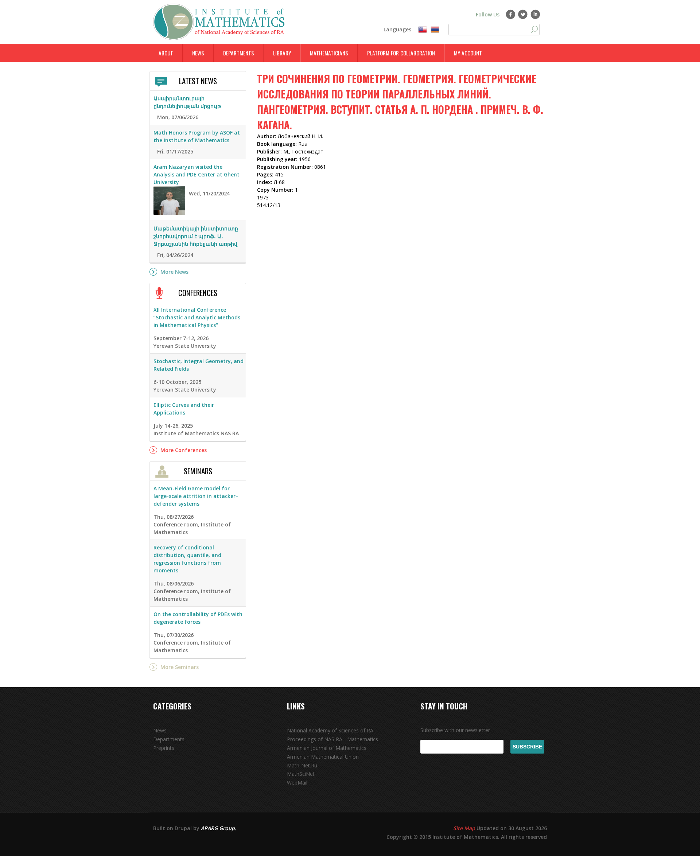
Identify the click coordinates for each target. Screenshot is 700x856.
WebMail (297, 782)
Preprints (163, 747)
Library (282, 53)
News (198, 53)
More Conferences (183, 450)
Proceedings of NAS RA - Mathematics (332, 739)
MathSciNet (301, 773)
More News (174, 271)
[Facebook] (511, 14)
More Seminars (179, 667)
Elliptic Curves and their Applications (183, 408)
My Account (468, 53)
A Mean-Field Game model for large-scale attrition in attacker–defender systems (195, 496)
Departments (238, 53)
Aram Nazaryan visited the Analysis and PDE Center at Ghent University (196, 174)
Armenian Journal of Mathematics (326, 747)
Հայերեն (435, 29)
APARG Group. (218, 828)
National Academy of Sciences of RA (330, 730)
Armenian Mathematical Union (323, 756)
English (422, 29)
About (166, 53)
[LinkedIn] (535, 14)
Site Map (464, 828)
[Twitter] (523, 14)
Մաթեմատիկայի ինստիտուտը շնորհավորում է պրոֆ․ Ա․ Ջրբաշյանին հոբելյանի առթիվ (195, 236)
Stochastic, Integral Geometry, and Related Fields (198, 365)
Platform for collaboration (401, 53)
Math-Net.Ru (302, 765)
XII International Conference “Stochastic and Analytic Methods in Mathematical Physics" (196, 317)
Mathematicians (329, 53)
